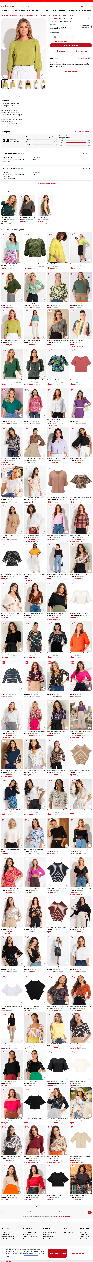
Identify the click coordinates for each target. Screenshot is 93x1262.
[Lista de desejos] (86, 6)
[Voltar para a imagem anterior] (4, 48)
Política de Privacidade (63, 1217)
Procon (25, 1239)
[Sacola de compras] (90, 6)
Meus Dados (83, 1232)
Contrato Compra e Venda (8, 1241)
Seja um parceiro (48, 1236)
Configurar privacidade (77, 1253)
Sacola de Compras (86, 1239)
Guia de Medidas (68, 1232)
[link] (60, 22)
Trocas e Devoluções (29, 1234)
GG (68, 37)
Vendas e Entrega (6, 1232)
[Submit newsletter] (90, 1212)
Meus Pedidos (84, 1234)
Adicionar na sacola (71, 45)
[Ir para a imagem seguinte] (43, 48)
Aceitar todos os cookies (57, 1253)
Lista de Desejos (84, 1236)
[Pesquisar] (19, 6)
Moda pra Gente (47, 1239)
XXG (73, 37)
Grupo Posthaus (47, 1234)
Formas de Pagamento (7, 1236)
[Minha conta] (82, 6)
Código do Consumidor (30, 1236)
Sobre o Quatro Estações (50, 1232)
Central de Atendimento (29, 1232)
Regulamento (5, 1234)
